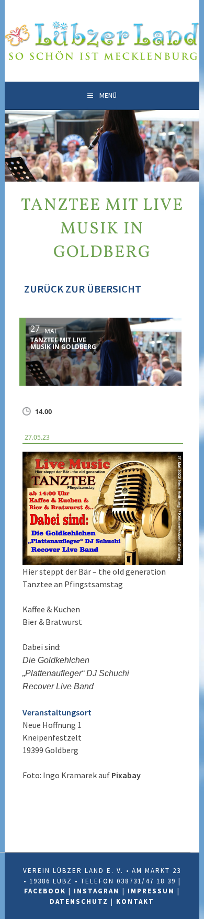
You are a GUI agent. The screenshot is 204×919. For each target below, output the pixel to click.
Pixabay (126, 775)
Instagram (97, 891)
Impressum (151, 891)
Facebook (45, 891)
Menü (108, 95)
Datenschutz (79, 901)
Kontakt (135, 901)
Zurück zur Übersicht (81, 288)
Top (195, 910)
